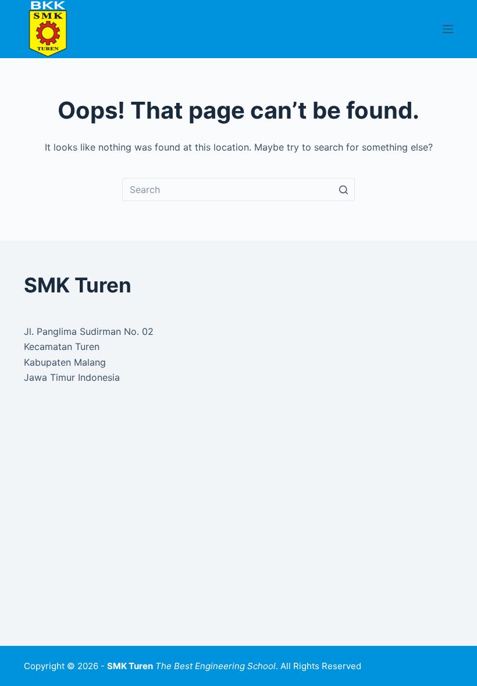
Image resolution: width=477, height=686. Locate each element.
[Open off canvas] (448, 29)
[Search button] (343, 189)
